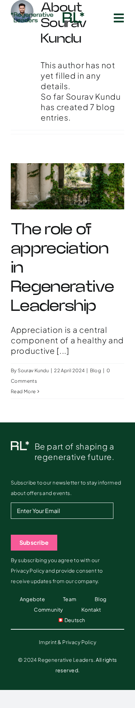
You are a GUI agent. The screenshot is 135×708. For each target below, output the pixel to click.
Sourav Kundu (33, 370)
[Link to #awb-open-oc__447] (119, 18)
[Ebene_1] (32, 16)
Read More (23, 391)
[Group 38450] (73, 16)
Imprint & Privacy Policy (67, 642)
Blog (96, 370)
